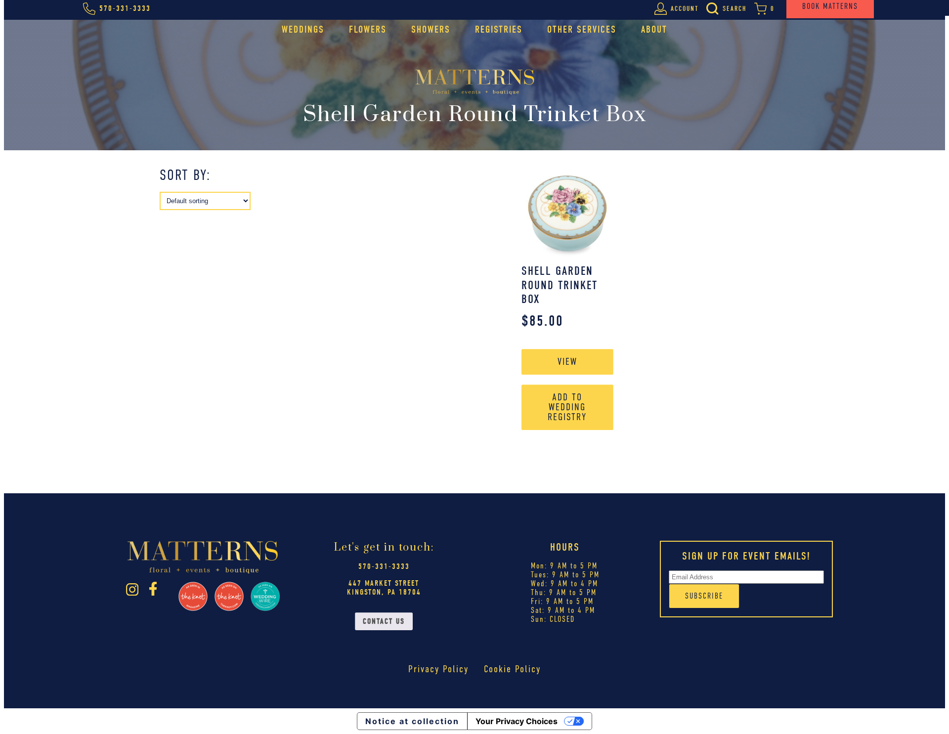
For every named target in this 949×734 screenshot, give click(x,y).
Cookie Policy (512, 669)
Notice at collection (412, 721)
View (567, 361)
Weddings (303, 29)
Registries (498, 29)
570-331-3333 (384, 566)
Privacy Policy (438, 669)
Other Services (581, 29)
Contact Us (384, 621)
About (654, 29)
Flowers (368, 29)
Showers (430, 29)
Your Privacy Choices (516, 721)
